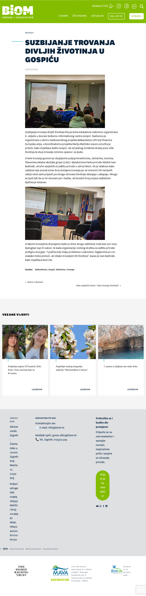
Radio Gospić (59, 148)
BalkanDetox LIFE (87, 140)
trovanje (70, 269)
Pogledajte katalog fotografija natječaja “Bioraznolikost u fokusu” (72, 368)
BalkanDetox (41, 269)
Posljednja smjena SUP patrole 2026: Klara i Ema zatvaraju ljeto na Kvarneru (24, 369)
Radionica (60, 269)
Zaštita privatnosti (33, 549)
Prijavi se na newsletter (102, 485)
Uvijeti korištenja (16, 549)
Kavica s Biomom (35, 282)
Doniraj (136, 16)
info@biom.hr (56, 427)
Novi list (47, 260)
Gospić (51, 269)
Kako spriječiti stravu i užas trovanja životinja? (97, 285)
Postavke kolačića (50, 549)
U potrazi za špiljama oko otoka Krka (120, 366)
